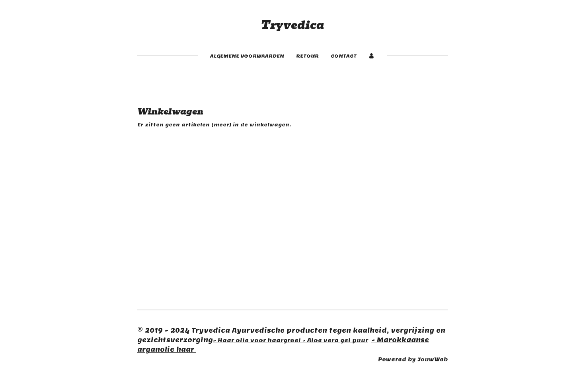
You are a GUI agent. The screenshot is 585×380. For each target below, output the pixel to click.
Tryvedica (292, 25)
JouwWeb (432, 359)
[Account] (372, 56)
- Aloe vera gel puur (335, 340)
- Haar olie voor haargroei (257, 340)
